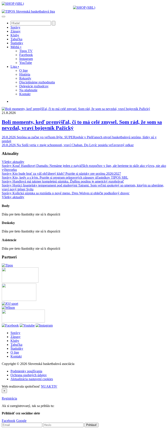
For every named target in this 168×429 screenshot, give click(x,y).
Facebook (8, 420)
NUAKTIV (49, 386)
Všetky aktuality (13, 162)
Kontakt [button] (24, 94)
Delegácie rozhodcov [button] (34, 86)
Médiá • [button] (15, 47)
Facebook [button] (26, 55)
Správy (15, 333)
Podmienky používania (26, 371)
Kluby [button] (14, 35)
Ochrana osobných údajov (28, 375)
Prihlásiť (91, 425)
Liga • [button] (14, 66)
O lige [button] (23, 70)
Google (21, 420)
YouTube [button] (25, 62)
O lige (14, 352)
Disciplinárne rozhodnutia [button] (37, 82)
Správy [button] (15, 27)
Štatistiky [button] (16, 43)
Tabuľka (16, 344)
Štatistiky (16, 348)
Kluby (14, 341)
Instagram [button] (26, 59)
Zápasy (15, 337)
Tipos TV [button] (26, 51)
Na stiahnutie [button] (28, 90)
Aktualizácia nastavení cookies (31, 379)
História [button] (24, 74)
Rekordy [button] (25, 78)
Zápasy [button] (15, 31)
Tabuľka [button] (16, 39)
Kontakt (16, 356)
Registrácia (9, 398)
